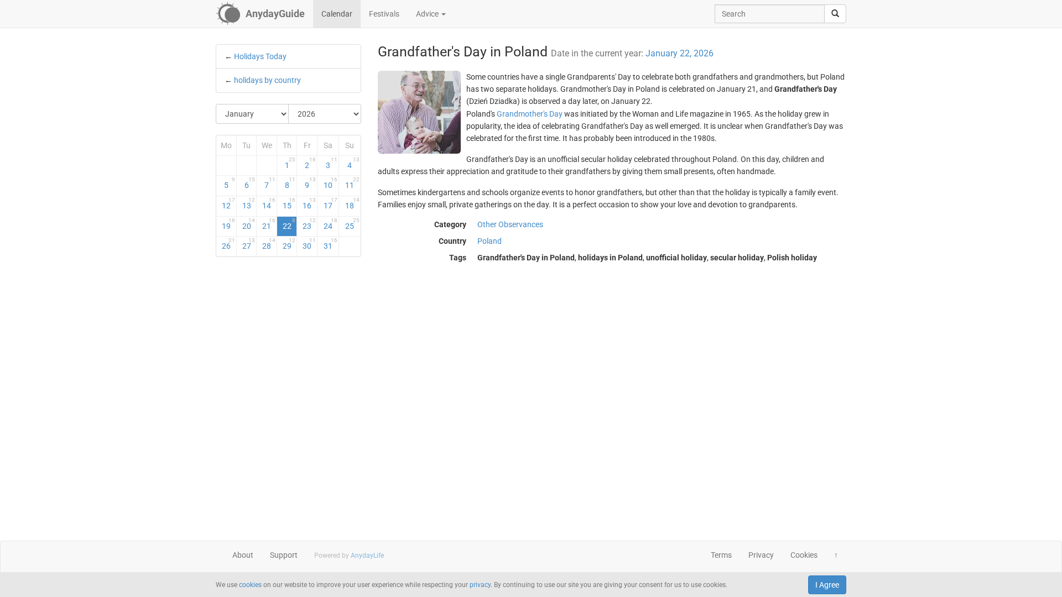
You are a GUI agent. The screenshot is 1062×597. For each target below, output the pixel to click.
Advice (428, 13)
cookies (250, 585)
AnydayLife (367, 555)
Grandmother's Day (530, 113)
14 (268, 203)
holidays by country (267, 80)
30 (309, 243)
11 (352, 183)
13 (249, 203)
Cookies (804, 555)
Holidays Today (260, 56)
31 (330, 243)
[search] (835, 13)
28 (268, 243)
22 (289, 224)
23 (309, 224)
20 (249, 224)
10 (330, 183)
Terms (721, 555)
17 (330, 203)
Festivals (384, 13)
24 (330, 224)
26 (228, 243)
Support (284, 555)
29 (289, 243)
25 (352, 224)
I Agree (827, 584)
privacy (480, 585)
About (242, 555)
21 (268, 224)
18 (352, 203)
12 (228, 203)
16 (309, 203)
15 (289, 203)
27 (249, 243)
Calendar (336, 13)
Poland (489, 241)
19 (228, 224)
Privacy (761, 555)
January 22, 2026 (679, 53)
